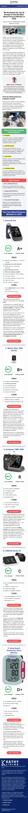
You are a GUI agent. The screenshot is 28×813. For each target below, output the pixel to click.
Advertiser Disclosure (22, 6)
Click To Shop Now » (14, 296)
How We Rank (4, 6)
